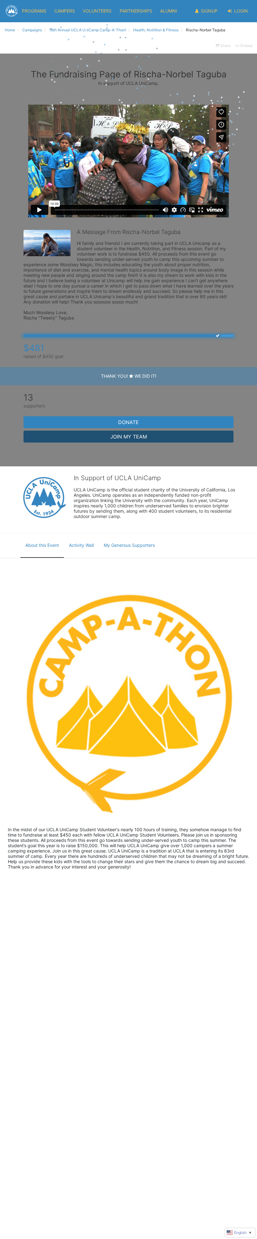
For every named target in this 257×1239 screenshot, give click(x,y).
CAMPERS (64, 10)
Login (241, 10)
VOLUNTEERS (97, 10)
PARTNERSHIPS (136, 10)
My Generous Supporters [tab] (129, 545)
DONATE (128, 422)
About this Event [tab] (42, 545)
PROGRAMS (34, 10)
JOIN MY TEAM (128, 436)
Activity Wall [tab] (81, 545)
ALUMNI (168, 10)
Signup (209, 10)
